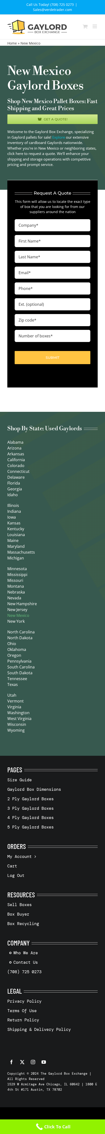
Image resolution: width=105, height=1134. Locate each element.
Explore (58, 137)
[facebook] (11, 1062)
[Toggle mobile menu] (95, 26)
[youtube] (44, 1062)
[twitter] (22, 1062)
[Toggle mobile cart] (85, 26)
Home (12, 43)
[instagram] (33, 1062)
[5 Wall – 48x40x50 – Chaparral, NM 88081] (52, 194)
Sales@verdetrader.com (52, 9)
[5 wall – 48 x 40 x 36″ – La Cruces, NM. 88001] (52, 222)
